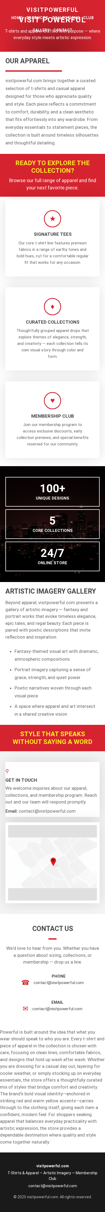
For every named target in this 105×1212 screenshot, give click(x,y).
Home (17, 18)
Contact (63, 30)
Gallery (41, 30)
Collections (66, 18)
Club (88, 18)
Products (37, 18)
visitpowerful (52, 9)
